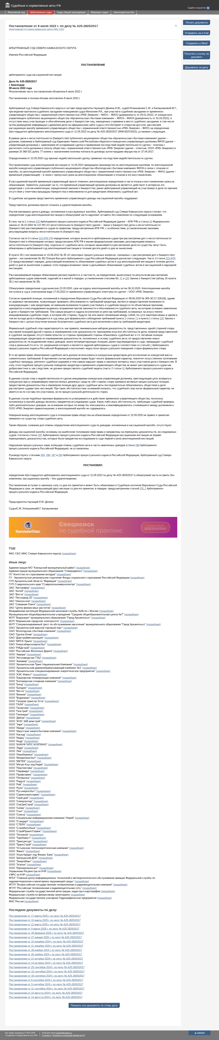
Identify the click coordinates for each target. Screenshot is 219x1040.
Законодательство (124, 12)
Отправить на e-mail (196, 32)
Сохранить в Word (196, 43)
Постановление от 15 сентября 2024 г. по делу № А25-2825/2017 (47, 971)
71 (121, 278)
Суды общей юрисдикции (71, 12)
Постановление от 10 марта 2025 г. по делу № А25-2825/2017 (45, 920)
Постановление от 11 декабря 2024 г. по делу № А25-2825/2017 (46, 945)
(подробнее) (69, 553)
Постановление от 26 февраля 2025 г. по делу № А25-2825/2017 (46, 933)
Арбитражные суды (41, 12)
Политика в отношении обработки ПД (68, 1035)
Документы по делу (196, 67)
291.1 (143, 488)
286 (48, 455)
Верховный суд (16, 12)
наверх (199, 1032)
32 (150, 221)
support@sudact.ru (64, 1033)
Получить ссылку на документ (196, 55)
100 (127, 278)
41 (123, 368)
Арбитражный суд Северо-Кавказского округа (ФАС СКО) (36, 29)
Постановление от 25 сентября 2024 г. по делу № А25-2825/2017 (47, 967)
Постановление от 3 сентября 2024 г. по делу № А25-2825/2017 (46, 984)
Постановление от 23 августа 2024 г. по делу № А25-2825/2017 (45, 992)
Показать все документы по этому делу (94, 1005)
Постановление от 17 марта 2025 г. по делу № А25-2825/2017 (45, 915)
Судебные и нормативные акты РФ (36, 5)
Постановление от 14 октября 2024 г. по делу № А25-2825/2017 (46, 962)
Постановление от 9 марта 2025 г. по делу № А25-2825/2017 (44, 928)
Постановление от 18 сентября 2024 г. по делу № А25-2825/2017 (47, 975)
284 (43, 455)
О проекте (46, 1035)
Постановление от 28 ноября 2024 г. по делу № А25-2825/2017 (45, 950)
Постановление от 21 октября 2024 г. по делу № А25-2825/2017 (46, 958)
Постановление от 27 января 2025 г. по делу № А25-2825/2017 (45, 937)
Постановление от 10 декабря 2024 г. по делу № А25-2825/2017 (46, 941)
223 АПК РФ (46, 238)
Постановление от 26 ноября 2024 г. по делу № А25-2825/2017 (45, 954)
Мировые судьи (99, 12)
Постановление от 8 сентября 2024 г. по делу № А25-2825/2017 (46, 980)
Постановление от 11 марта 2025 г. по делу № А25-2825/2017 (44, 924)
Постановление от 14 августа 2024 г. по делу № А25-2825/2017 (45, 997)
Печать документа (197, 22)
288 (137, 445)
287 (40, 435)
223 (38, 221)
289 (60, 455)
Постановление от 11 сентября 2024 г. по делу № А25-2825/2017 (46, 988)
